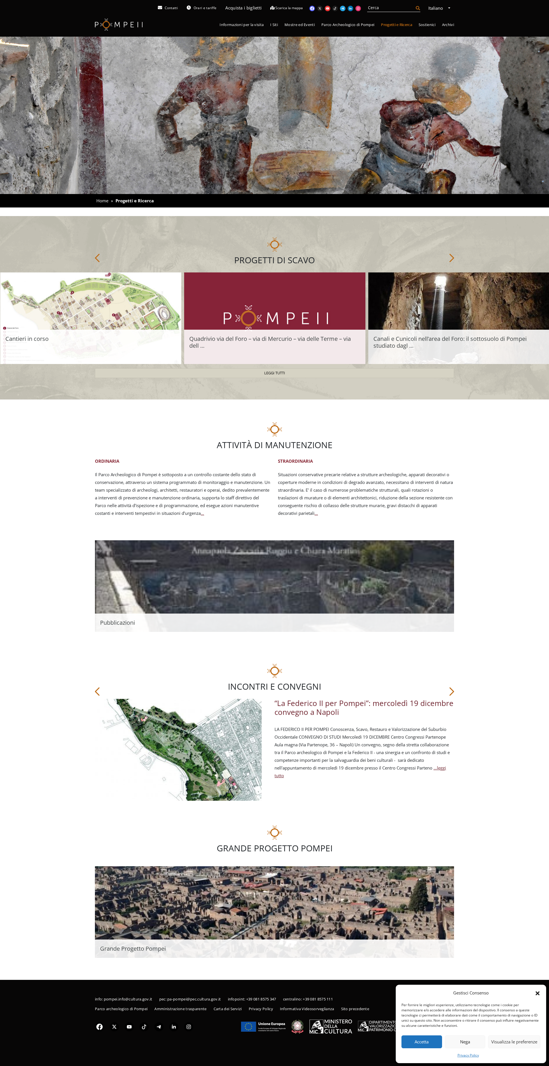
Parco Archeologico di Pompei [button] (347, 24)
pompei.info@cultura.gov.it (128, 999)
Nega (465, 1042)
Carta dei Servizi (228, 1008)
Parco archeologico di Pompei (121, 1008)
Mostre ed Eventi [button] (300, 24)
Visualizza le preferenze (514, 1042)
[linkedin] (173, 1026)
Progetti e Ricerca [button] (396, 24)
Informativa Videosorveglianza (307, 1008)
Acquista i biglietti (243, 8)
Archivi (448, 24)
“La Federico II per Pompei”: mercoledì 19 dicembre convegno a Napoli (363, 707)
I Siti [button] (274, 24)
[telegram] (159, 1026)
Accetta (422, 1042)
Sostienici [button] (427, 24)
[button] (537, 993)
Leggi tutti (274, 372)
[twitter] (114, 1026)
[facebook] (99, 1026)
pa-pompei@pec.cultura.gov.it (194, 999)
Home (102, 200)
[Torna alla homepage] (119, 25)
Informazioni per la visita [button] (242, 24)
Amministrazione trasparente (180, 1008)
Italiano (436, 8)
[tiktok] (144, 1026)
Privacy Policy (468, 1055)
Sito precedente (355, 1008)
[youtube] (129, 1026)
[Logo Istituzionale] (263, 1026)
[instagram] (188, 1026)
